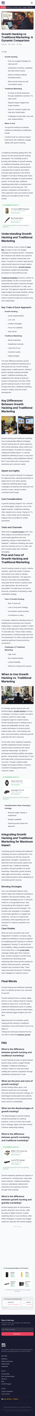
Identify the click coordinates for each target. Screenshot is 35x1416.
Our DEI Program (6, 1384)
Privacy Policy (5, 1394)
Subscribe (16, 1334)
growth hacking (20, 711)
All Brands (4, 1359)
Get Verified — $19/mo (11, 1399)
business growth (24, 1035)
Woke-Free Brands (7, 1361)
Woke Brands (5, 1364)
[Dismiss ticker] (34, 7)
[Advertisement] (17, 1245)
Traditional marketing (9, 278)
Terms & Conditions (7, 1391)
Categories (4, 1366)
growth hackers (18, 532)
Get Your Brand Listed (7, 1376)
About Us (4, 1379)
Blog (2, 1381)
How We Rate (5, 1374)
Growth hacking (25, 267)
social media (24, 950)
